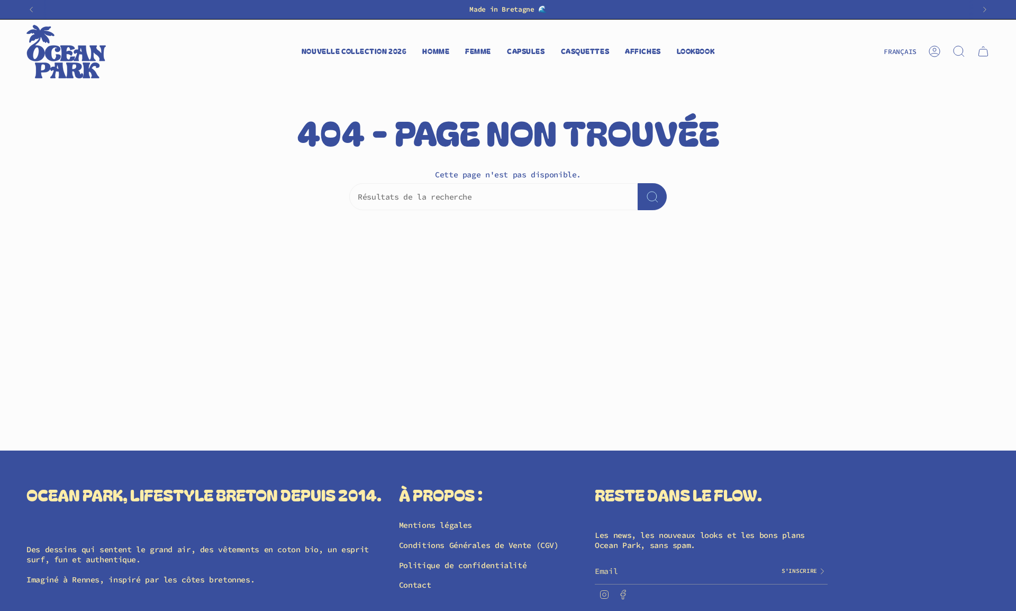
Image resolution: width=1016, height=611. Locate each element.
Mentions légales (435, 525)
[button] (435, 51)
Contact (415, 585)
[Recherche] (652, 196)
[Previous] (31, 9)
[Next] (985, 9)
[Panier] (983, 51)
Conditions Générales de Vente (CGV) (479, 545)
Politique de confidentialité (463, 565)
